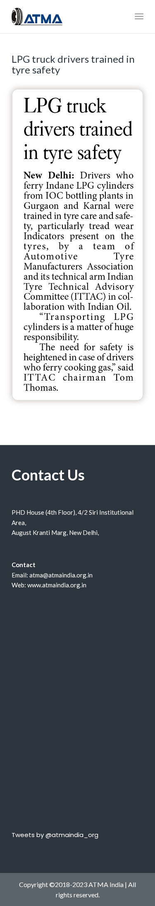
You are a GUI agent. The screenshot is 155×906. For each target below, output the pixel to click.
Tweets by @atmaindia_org (55, 834)
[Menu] (139, 16)
